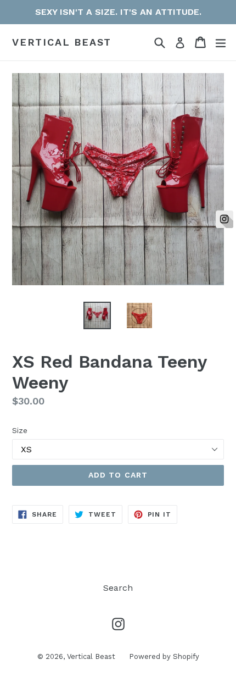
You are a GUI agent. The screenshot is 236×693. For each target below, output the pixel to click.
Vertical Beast (61, 42)
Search (118, 588)
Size (19, 430)
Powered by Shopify (164, 656)
